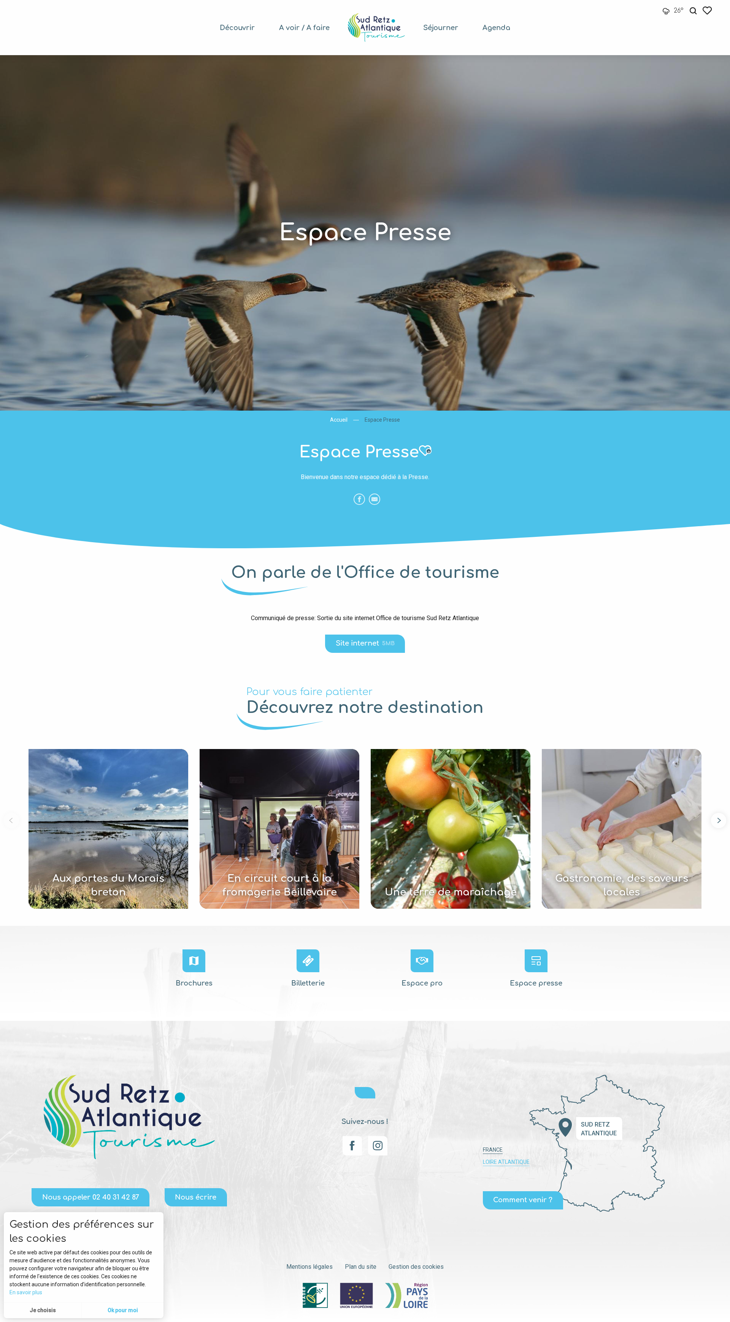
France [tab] (493, 1149)
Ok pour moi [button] (123, 1310)
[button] (693, 10)
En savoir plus (26, 1292)
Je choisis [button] (43, 1310)
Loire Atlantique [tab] (506, 1162)
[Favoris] (708, 10)
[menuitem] (237, 27)
